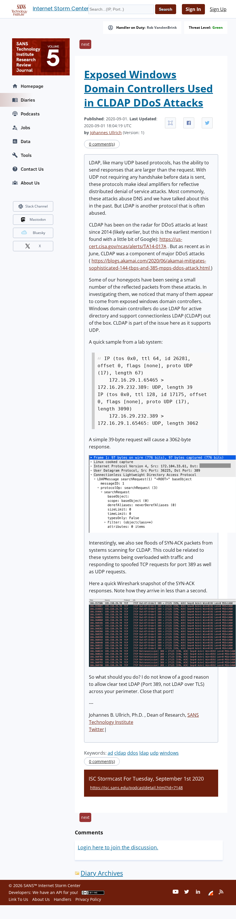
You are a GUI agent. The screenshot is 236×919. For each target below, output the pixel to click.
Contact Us (32, 169)
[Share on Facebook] (188, 122)
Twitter (96, 729)
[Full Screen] (170, 122)
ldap (144, 753)
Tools (26, 155)
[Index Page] (18, 9)
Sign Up (218, 9)
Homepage (32, 86)
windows (169, 753)
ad (110, 753)
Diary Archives (102, 873)
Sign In (193, 9)
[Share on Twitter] (207, 122)
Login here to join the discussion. (118, 847)
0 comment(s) (102, 144)
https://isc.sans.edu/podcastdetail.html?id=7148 (136, 787)
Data (26, 141)
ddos (132, 753)
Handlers (62, 899)
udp (154, 753)
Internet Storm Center (61, 8)
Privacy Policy (88, 899)
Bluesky (39, 232)
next (85, 44)
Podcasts (30, 114)
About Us (30, 183)
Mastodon (38, 219)
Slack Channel (36, 206)
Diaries (28, 100)
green (217, 27)
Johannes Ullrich (106, 132)
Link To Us (18, 899)
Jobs (25, 127)
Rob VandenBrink (162, 27)
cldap (120, 753)
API (59, 892)
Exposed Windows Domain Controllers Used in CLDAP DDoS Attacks (148, 88)
